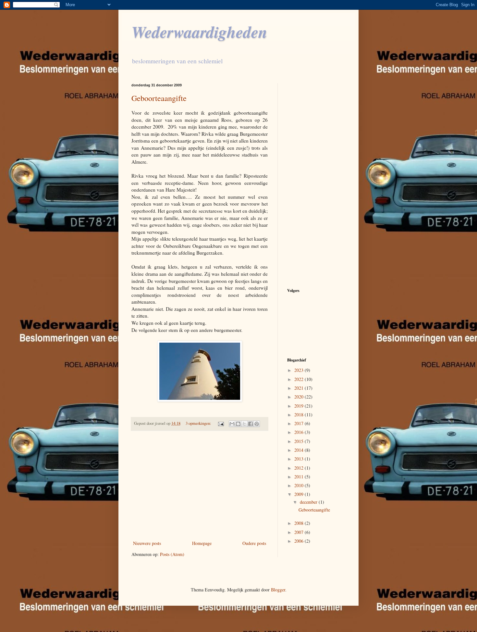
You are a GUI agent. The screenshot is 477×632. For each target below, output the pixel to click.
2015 (299, 441)
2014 (299, 450)
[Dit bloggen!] (238, 424)
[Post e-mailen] (220, 423)
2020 (299, 397)
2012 (299, 468)
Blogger (278, 590)
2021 (299, 388)
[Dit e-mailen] (232, 424)
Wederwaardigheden (199, 31)
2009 (299, 494)
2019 (299, 406)
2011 (299, 477)
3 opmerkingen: (199, 423)
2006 (299, 541)
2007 (299, 532)
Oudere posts (254, 543)
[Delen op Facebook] (250, 424)
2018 (299, 414)
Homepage (202, 543)
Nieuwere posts (147, 543)
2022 (299, 379)
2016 (299, 432)
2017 (299, 423)
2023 (299, 370)
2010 (299, 485)
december (309, 502)
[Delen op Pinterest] (256, 424)
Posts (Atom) (172, 554)
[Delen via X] (244, 424)
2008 (299, 523)
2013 (299, 459)
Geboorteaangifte (159, 98)
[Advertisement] (199, 485)
